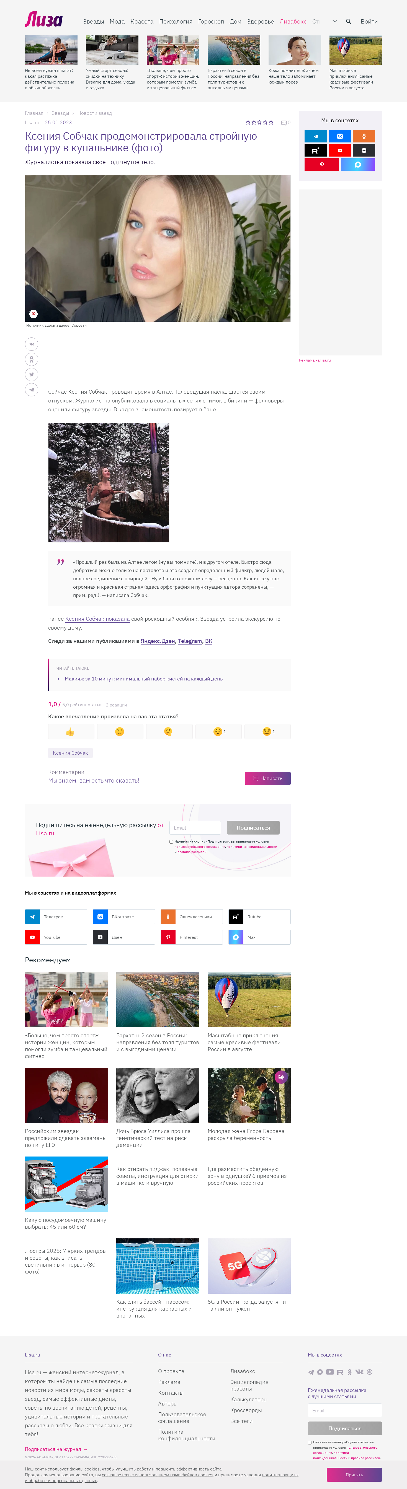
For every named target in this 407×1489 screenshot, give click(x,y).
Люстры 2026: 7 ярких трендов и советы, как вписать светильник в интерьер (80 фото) (65, 1261)
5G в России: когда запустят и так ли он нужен (247, 1305)
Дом (235, 21)
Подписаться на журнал (53, 1449)
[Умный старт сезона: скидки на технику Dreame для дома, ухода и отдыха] (112, 50)
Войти (369, 21)
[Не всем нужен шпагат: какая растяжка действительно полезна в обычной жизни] (51, 50)
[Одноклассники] (364, 136)
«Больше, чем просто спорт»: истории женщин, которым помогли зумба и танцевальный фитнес (173, 78)
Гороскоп (211, 21)
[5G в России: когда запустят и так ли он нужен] (249, 1266)
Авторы (167, 1403)
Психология (176, 21)
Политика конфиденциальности (186, 1435)
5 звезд (271, 122)
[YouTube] (340, 150)
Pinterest (189, 937)
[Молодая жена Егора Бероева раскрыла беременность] (249, 1095)
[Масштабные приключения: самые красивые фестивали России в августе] (355, 50)
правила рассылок (192, 852)
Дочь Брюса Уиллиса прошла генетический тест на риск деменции (153, 1137)
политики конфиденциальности (252, 846)
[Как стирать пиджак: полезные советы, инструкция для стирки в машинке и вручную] (157, 1159)
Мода (117, 21)
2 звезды (254, 122)
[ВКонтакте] (340, 136)
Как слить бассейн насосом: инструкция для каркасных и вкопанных (154, 1308)
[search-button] (348, 21)
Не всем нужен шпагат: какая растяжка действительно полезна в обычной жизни (49, 78)
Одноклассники (196, 916)
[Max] (358, 164)
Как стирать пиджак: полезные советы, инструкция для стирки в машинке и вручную (157, 1175)
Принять (354, 1474)
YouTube (52, 937)
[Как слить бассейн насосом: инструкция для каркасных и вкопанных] (157, 1266)
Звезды (93, 21)
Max (252, 937)
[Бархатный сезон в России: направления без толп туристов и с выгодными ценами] (234, 50)
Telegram (190, 641)
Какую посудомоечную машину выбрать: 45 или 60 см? (65, 1223)
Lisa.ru (32, 122)
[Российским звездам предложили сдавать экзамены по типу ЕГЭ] (66, 1095)
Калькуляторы (248, 1399)
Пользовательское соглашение (182, 1417)
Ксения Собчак (70, 753)
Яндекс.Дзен (158, 641)
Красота (142, 21)
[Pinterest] (322, 164)
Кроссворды (246, 1410)
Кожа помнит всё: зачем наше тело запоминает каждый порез (294, 76)
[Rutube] (316, 150)
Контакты (171, 1392)
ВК (208, 641)
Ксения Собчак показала (97, 618)
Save (33, 314)
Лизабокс (293, 21)
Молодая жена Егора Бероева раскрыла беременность (246, 1134)
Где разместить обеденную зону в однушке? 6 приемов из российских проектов (247, 1175)
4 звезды (266, 122)
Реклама (169, 1382)
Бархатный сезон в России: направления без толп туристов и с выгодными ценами (233, 78)
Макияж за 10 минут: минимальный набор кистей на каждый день (144, 678)
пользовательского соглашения (200, 846)
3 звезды (260, 122)
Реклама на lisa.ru (315, 360)
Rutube (255, 916)
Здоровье (260, 21)
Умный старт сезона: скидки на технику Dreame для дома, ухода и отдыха (110, 78)
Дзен (117, 937)
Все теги (241, 1421)
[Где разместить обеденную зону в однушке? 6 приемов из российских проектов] (249, 1159)
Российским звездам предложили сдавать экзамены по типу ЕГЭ (66, 1137)
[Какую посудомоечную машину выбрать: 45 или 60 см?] (66, 1184)
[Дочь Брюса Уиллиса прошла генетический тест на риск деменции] (157, 1095)
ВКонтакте (123, 916)
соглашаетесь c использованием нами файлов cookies (157, 1474)
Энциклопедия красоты (249, 1385)
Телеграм (53, 916)
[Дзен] (364, 150)
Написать (271, 778)
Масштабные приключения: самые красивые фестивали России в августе (351, 78)
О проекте (171, 1371)
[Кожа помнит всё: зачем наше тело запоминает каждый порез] (295, 50)
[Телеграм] (316, 136)
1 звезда (248, 122)
